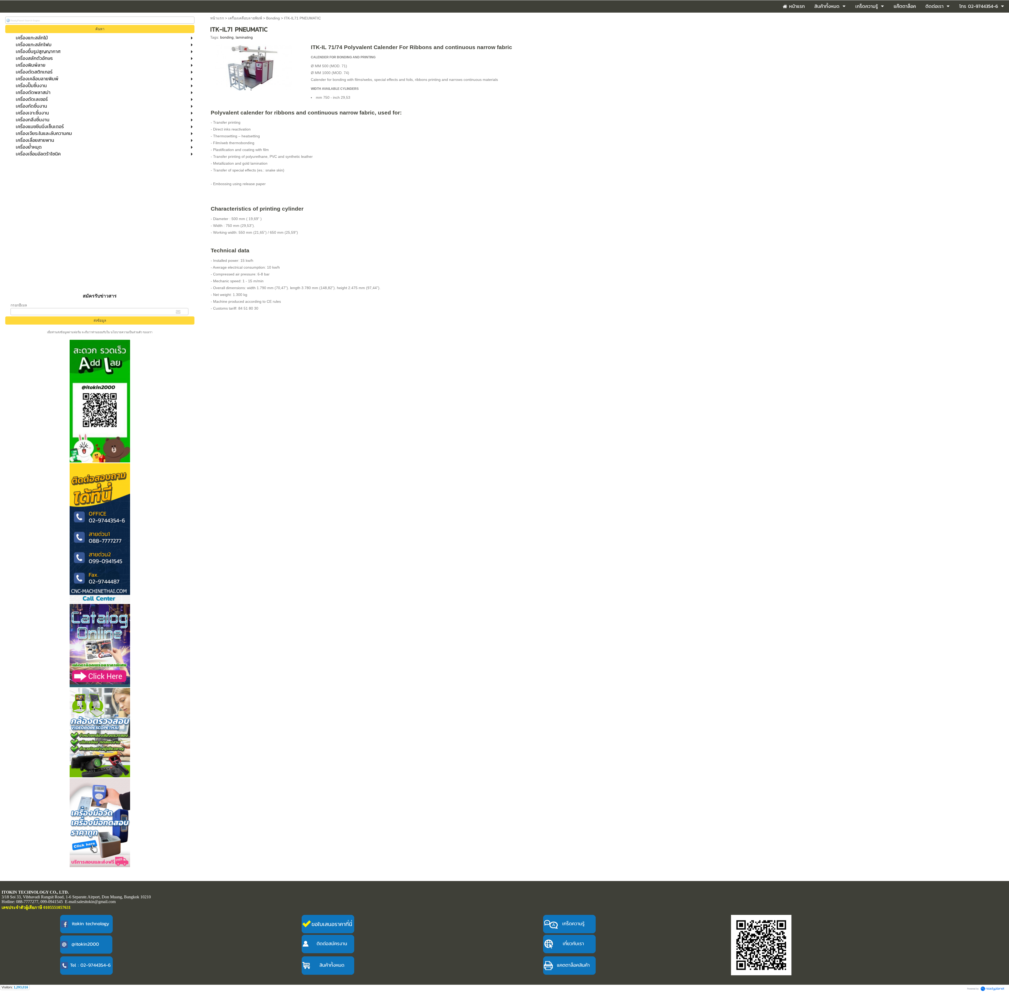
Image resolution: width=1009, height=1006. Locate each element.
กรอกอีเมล (19, 305)
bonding (227, 37)
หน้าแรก (217, 18)
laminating (244, 37)
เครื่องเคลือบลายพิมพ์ (245, 18)
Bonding (273, 18)
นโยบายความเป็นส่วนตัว (126, 332)
